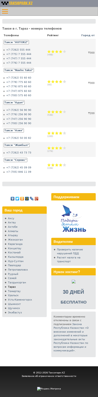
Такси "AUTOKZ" (16, 42)
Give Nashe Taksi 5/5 (65, 81)
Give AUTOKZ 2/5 (53, 51)
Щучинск (14, 308)
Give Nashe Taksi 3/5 (57, 81)
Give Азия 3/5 (57, 133)
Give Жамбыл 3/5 (57, 148)
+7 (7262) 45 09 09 (18, 167)
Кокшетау (14, 248)
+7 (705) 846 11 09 (18, 171)
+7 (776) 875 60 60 (18, 86)
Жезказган (15, 239)
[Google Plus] (36, 199)
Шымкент (14, 304)
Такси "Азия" (13, 130)
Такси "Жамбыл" (16, 145)
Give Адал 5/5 (65, 111)
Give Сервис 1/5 (49, 165)
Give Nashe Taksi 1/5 (49, 81)
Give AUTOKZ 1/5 (49, 51)
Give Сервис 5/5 (65, 165)
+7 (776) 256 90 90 (18, 114)
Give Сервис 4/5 (61, 165)
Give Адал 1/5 (49, 111)
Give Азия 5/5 (65, 133)
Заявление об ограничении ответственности (49, 376)
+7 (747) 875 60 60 (18, 91)
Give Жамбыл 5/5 (65, 148)
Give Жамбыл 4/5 (61, 148)
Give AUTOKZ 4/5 (61, 51)
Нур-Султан (15, 261)
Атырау (13, 235)
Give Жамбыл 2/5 (53, 148)
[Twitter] (17, 199)
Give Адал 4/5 (61, 111)
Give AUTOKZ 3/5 (57, 51)
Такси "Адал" (14, 102)
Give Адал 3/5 (57, 111)
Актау (12, 222)
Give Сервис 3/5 (57, 165)
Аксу (11, 218)
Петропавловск (18, 269)
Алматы (13, 231)
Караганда (15, 244)
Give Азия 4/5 (61, 133)
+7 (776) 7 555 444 (18, 62)
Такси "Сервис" (15, 160)
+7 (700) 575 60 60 (18, 95)
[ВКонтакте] (12, 199)
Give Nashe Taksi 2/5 (53, 81)
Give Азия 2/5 (53, 133)
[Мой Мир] (27, 199)
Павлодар (14, 265)
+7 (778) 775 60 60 (18, 82)
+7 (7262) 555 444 (18, 49)
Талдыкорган (17, 282)
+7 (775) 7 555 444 (18, 54)
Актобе (13, 226)
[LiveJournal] (31, 199)
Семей (12, 278)
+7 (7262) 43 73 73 (18, 152)
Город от (88, 35)
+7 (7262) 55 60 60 (18, 77)
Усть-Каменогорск (20, 299)
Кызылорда (15, 256)
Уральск (13, 295)
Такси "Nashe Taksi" (18, 70)
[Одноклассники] (22, 199)
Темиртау (14, 291)
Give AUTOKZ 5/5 (65, 51)
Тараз (12, 286)
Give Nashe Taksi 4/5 (61, 81)
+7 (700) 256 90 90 (18, 123)
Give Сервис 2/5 (53, 165)
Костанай (14, 252)
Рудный (13, 274)
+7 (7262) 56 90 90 (18, 110)
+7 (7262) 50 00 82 (18, 138)
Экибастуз (15, 312)
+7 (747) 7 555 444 (18, 58)
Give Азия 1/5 (49, 133)
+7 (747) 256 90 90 (18, 119)
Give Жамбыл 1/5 (49, 148)
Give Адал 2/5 (53, 111)
